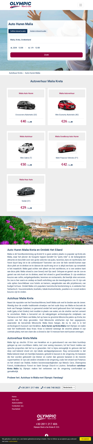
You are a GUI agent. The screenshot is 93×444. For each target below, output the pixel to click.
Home (14, 397)
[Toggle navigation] (80, 5)
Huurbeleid (16, 409)
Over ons (15, 400)
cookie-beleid (13, 441)
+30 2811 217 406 (29, 387)
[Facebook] (46, 436)
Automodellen (17, 403)
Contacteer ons (17, 406)
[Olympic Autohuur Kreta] (20, 5)
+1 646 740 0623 (51, 387)
